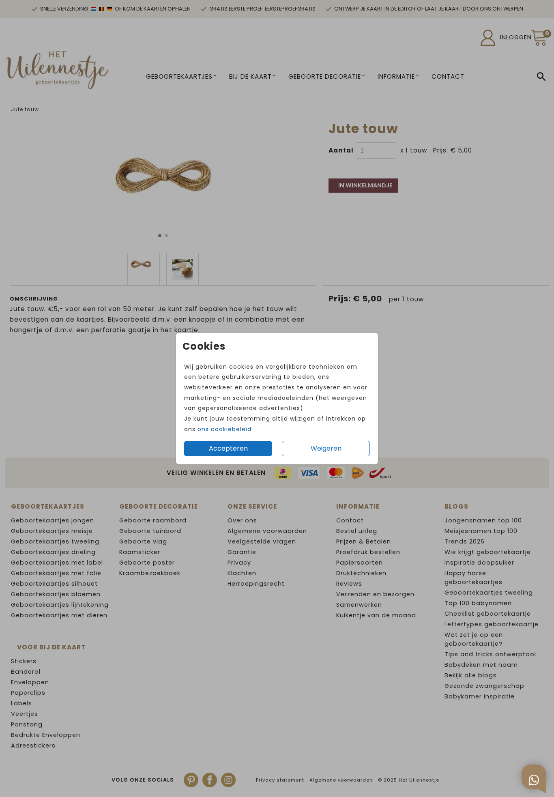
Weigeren (326, 448)
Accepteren (228, 448)
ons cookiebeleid (224, 429)
